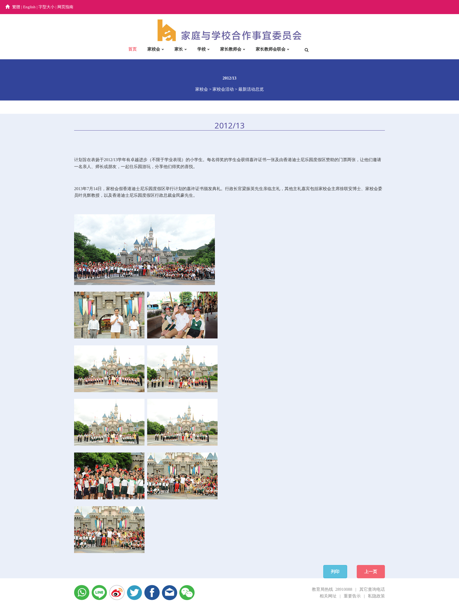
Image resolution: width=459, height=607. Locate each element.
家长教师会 (230, 49)
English (29, 7)
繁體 (16, 7)
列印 (335, 571)
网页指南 (65, 7)
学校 (201, 49)
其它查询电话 (372, 589)
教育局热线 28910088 (332, 589)
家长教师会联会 (271, 49)
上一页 (370, 571)
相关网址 (328, 596)
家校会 (153, 49)
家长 (179, 49)
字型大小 (46, 7)
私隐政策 (376, 596)
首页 (132, 49)
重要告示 (352, 596)
